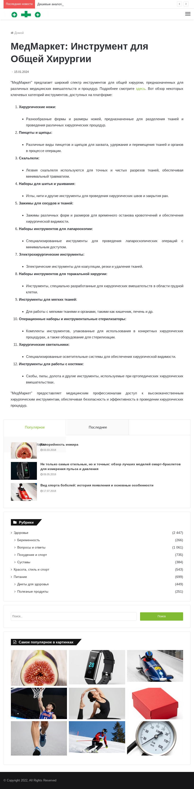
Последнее (98, 427)
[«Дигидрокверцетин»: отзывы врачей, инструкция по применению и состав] (155, 704)
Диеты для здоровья (33, 584)
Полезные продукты (32, 591)
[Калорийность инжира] (24, 450)
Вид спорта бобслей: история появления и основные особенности (97, 485)
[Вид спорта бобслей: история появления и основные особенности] (24, 492)
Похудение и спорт (32, 555)
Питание (20, 577)
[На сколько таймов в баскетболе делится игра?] (39, 703)
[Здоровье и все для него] (26, 14)
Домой (18, 33)
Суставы (23, 562)
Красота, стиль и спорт (31, 569)
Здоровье (21, 533)
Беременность (28, 540)
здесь (140, 89)
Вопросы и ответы (31, 547)
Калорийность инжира (59, 444)
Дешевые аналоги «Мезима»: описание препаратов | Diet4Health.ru (85, 4)
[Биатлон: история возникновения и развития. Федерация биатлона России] (97, 737)
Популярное (35, 427)
